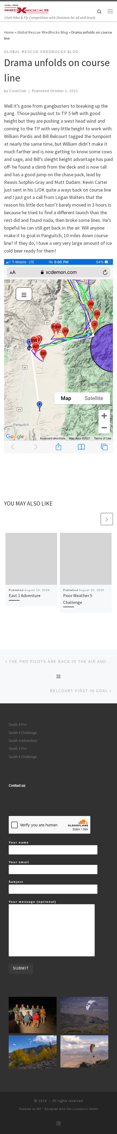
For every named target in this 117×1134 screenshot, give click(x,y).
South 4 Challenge (23, 732)
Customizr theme (85, 1109)
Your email (19, 862)
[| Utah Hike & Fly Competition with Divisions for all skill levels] (26, 8)
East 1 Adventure (25, 595)
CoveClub (17, 91)
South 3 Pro (18, 748)
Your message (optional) (32, 901)
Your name (19, 842)
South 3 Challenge (23, 756)
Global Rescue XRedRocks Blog (42, 32)
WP (39, 1109)
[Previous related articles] (94, 519)
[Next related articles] (107, 519)
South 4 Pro (18, 724)
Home (9, 32)
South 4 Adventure (23, 740)
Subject (16, 881)
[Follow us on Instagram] (58, 1123)
